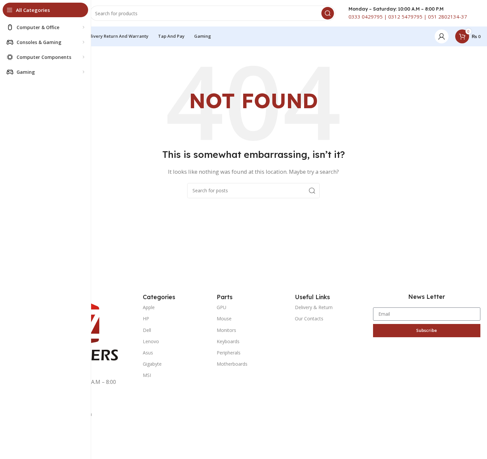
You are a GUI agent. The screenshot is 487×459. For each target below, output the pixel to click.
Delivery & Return (314, 307)
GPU (221, 307)
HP (146, 318)
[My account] (441, 36)
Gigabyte (152, 364)
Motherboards (232, 364)
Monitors (226, 330)
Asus (148, 352)
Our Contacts (309, 318)
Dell (147, 330)
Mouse (224, 318)
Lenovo (151, 341)
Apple (149, 307)
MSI (147, 375)
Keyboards (228, 341)
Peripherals (229, 352)
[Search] (327, 13)
